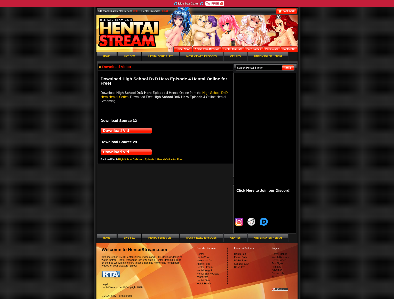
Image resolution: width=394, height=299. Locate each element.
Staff (274, 276)
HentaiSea (240, 254)
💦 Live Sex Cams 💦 (188, 3)
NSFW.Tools (241, 260)
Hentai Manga (279, 254)
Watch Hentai (204, 283)
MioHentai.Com (205, 260)
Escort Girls (240, 257)
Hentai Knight (204, 270)
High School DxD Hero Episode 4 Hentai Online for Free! (150, 159)
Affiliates (276, 266)
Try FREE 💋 (214, 3)
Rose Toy (239, 267)
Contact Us (278, 273)
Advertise (277, 270)
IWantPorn (202, 277)
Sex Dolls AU (241, 263)
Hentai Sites (203, 280)
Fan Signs (277, 263)
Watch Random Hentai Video (280, 259)
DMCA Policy (109, 295)
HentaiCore (203, 257)
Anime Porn (203, 263)
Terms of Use (125, 295)
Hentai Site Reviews (208, 273)
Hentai (200, 254)
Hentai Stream (205, 267)
